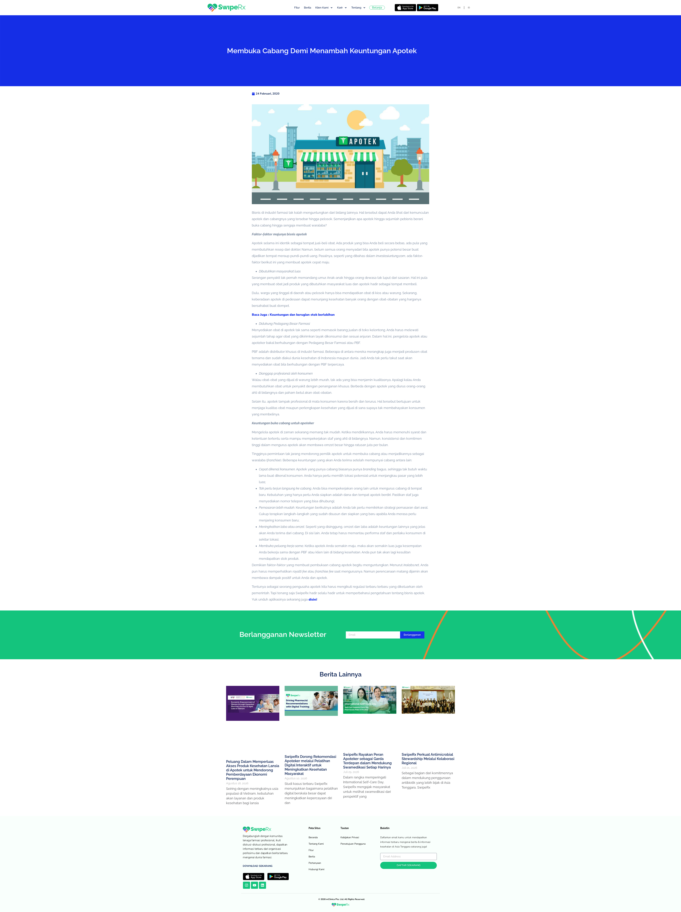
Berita (307, 7)
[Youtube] (254, 885)
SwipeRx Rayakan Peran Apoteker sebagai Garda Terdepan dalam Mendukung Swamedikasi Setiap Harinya (367, 760)
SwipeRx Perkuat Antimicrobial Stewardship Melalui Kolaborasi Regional (428, 758)
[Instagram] (246, 885)
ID (469, 7)
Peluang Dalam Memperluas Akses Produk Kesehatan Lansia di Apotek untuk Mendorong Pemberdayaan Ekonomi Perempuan (252, 770)
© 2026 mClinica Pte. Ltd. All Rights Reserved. (341, 899)
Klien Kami (321, 7)
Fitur (297, 7)
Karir (340, 7)
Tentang (356, 7)
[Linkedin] (262, 885)
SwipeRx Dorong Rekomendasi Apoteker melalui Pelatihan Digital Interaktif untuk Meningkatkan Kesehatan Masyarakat (310, 765)
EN (459, 7)
